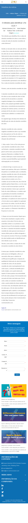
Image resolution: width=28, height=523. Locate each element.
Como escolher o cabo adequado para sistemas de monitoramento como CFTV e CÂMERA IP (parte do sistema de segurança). (14, 447)
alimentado (16, 33)
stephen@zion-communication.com (12, 309)
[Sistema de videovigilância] (8, 399)
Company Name (4, 362)
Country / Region (4, 356)
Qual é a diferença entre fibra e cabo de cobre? (12, 423)
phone (5, 350)
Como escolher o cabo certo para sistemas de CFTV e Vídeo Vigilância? (14, 401)
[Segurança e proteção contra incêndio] (10, 445)
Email (5, 345)
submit (17, 374)
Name (5, 341)
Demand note (4, 369)
